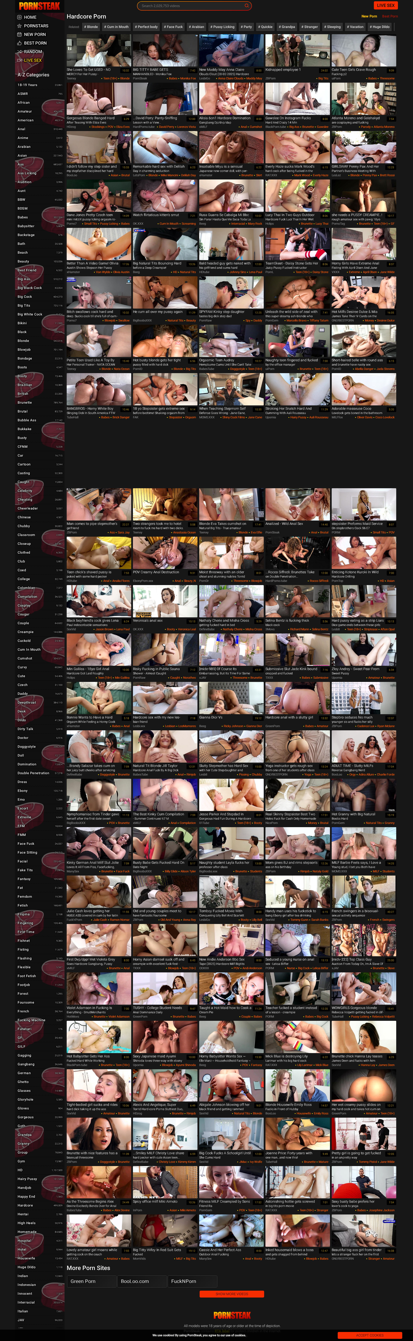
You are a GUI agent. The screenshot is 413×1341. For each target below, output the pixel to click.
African (40, 102)
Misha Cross (253, 629)
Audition (40, 182)
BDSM (40, 208)
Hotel (40, 1249)
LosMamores (187, 726)
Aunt (40, 191)
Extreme (354, 272)
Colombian (40, 588)
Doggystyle (237, 369)
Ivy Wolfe (255, 1161)
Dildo (40, 720)
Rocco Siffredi (318, 580)
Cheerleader (40, 508)
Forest (40, 994)
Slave (391, 968)
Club (40, 561)
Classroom (40, 535)
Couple (246, 1016)
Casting (40, 473)
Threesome (387, 78)
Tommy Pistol (367, 1161)
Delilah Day (188, 175)
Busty (40, 438)
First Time (40, 932)
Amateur (374, 677)
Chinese (40, 517)
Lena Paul (255, 272)
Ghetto (40, 1082)
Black (40, 332)
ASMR (40, 94)
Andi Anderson (252, 968)
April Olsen (369, 272)
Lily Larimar (305, 1065)
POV (110, 126)
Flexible (40, 967)
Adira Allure (366, 774)
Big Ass (294, 126)
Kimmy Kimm (186, 1161)
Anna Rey (189, 919)
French (374, 919)
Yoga (307, 774)
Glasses (40, 1091)
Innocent (40, 1294)
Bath (40, 244)
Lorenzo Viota (186, 126)
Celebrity (40, 491)
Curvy (40, 667)
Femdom (40, 897)
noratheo (189, 677)
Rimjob (191, 774)
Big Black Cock (40, 288)
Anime (40, 138)
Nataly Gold (320, 871)
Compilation (187, 823)
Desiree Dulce (385, 320)
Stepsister (175, 417)
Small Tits (90, 223)
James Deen (386, 1065)
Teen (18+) (110, 78)
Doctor (40, 738)
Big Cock (303, 968)
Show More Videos (232, 1294)
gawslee (322, 126)
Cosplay (40, 605)
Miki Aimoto (187, 1210)
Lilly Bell (256, 919)
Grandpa (288, 27)
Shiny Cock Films (233, 417)
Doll (40, 755)
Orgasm (190, 417)
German (40, 1073)
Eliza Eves (122, 126)
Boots (40, 367)
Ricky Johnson (233, 726)
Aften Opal (387, 629)
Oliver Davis (364, 417)
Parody (365, 126)
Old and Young (170, 919)
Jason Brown (104, 629)
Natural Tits (187, 272)
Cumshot (255, 126)
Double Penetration (40, 773)
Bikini (40, 323)
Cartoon (40, 464)
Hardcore (40, 1205)
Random (33, 51)
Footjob (40, 985)
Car (40, 455)
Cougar (40, 614)
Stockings (98, 126)
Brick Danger (120, 417)
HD (174, 272)
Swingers (388, 919)
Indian (40, 1276)
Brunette (308, 126)
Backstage (40, 235)
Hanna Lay (367, 1065)
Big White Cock (40, 314)
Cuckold (40, 641)
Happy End (40, 1196)
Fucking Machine (40, 1020)
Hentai (40, 1214)
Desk (40, 711)
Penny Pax (369, 175)
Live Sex (386, 5)
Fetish (40, 905)
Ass (112, 532)
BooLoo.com (135, 1281)
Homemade (40, 1232)
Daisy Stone (320, 272)
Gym (40, 1161)
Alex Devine (121, 1210)
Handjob (40, 1188)
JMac (243, 1161)
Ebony (40, 791)
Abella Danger (363, 369)
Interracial (238, 223)
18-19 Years (40, 85)
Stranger (311, 27)
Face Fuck (174, 27)
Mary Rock (254, 223)
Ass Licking (40, 173)
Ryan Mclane (386, 726)
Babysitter (40, 226)
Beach (40, 252)
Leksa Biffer (320, 968)
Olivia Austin (120, 272)
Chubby (256, 774)
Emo (40, 799)
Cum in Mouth (117, 27)
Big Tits (323, 78)
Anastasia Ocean (184, 532)
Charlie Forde (385, 774)
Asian (114, 175)
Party (247, 27)
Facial (40, 861)
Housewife (303, 1113)
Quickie (266, 27)
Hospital (40, 1241)
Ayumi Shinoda (185, 1065)
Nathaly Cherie (232, 629)
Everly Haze (320, 175)
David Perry (166, 126)
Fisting (40, 949)
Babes (172, 78)
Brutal (125, 175)
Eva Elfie (256, 532)
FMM (40, 835)
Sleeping (333, 27)
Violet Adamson (118, 1016)
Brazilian (40, 385)
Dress (40, 782)
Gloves (40, 1108)
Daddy (257, 320)
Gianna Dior (254, 726)
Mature (323, 1161)
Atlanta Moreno (384, 126)
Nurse (290, 968)
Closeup (40, 544)
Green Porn (83, 1281)
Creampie (40, 632)
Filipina (40, 914)
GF (392, 223)
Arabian (197, 27)
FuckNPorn (183, 1281)
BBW (40, 200)
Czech (40, 685)
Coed (40, 570)
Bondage (40, 358)
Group (40, 1152)
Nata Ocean (121, 369)
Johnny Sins (237, 272)
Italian (40, 1311)
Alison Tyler (188, 871)
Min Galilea (121, 677)
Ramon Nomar (119, 919)
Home (30, 17)
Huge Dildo (381, 27)
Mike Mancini (169, 175)
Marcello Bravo (296, 320)
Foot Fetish (40, 976)
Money (369, 320)
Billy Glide (170, 871)
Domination (40, 764)
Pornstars (36, 25)
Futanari (40, 1029)
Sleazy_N (189, 580)
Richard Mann (299, 629)
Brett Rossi (387, 175)
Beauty (191, 320)
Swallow (123, 320)
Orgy (352, 774)
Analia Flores (120, 580)
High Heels (40, 1223)
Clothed (40, 552)
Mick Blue (321, 1065)
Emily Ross (320, 1113)
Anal (243, 126)
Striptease (370, 629)
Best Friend (40, 270)
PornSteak (232, 1315)
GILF (40, 1046)
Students (255, 871)
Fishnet (40, 941)
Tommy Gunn (299, 919)
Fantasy (256, 1065)
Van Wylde (102, 272)
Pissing (243, 774)
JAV (40, 1320)
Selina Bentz (319, 629)
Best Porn (35, 43)
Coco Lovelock (385, 417)
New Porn (369, 16)
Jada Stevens (385, 369)
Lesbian (169, 726)
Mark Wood (302, 175)
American (40, 120)
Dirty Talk (40, 729)
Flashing (40, 958)
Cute (40, 676)
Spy (247, 320)
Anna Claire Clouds (230, 78)
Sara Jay (123, 532)
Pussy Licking (223, 27)
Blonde (92, 27)
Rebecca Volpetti (383, 1016)
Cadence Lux (365, 726)
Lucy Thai (321, 223)
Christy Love (166, 1161)
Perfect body (147, 27)
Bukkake (40, 429)
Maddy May (254, 78)
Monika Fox (188, 78)
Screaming (188, 223)
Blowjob (109, 320)
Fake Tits (40, 870)
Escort (40, 808)
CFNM (40, 447)
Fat (40, 888)
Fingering (40, 923)
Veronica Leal (186, 629)
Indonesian (40, 1285)
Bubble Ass (40, 420)
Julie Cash (99, 919)
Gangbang (40, 1064)
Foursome (40, 1002)
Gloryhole (40, 1099)
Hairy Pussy (298, 417)
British (40, 394)
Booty (170, 629)
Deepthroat (40, 702)
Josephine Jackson (381, 1210)
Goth (40, 1126)
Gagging (40, 1055)
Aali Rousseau (318, 417)
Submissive (320, 677)
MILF (375, 871)
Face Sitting (40, 852)
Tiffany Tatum (318, 320)
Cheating (40, 499)
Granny (389, 823)
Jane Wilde (387, 272)
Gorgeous (40, 1117)
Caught (175, 677)
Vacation (356, 27)
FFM (40, 826)
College (40, 579)
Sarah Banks (319, 919)
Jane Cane (254, 417)
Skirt (258, 175)
